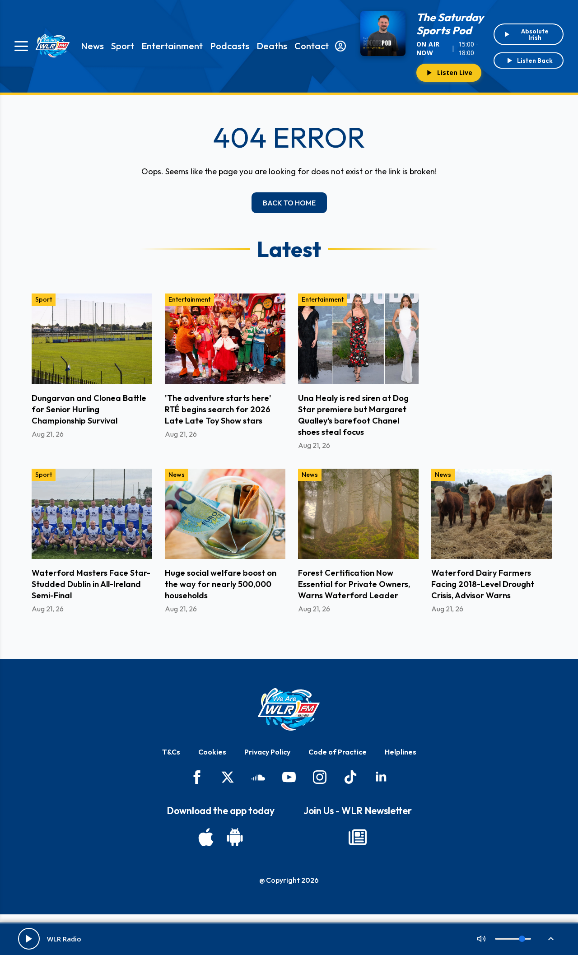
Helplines (400, 751)
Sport (122, 45)
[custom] (258, 777)
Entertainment (172, 45)
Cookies (212, 751)
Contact (311, 45)
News (92, 45)
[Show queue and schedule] (551, 939)
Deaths (271, 45)
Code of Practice (337, 751)
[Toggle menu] (21, 46)
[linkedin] (381, 777)
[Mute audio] (481, 939)
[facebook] (197, 777)
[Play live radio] (29, 939)
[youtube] (289, 777)
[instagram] (319, 777)
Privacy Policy (267, 751)
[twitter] (227, 777)
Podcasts (229, 45)
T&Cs (171, 751)
